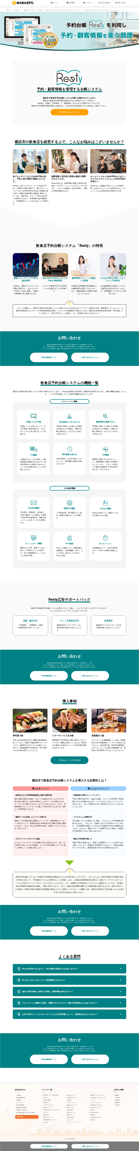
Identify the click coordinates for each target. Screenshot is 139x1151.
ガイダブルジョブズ (48, 1105)
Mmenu (92, 1110)
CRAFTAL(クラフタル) (96, 1105)
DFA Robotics (70, 1117)
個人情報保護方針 (20, 1097)
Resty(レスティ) (71, 1095)
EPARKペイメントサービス (97, 1095)
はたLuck (45, 1122)
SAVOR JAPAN (47, 1100)
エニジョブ (46, 1112)
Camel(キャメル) (94, 1107)
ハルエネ (92, 1100)
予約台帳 (117, 1097)
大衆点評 (69, 1100)
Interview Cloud (94, 1112)
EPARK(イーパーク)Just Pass (50, 1095)
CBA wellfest (70, 1110)
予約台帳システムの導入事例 (69, 760)
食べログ (45, 1097)
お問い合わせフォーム (90, 357)
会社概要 (18, 1095)
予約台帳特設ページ (49, 357)
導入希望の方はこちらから (69, 112)
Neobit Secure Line (95, 1117)
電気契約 (117, 1102)
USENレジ (93, 1120)
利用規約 (18, 1100)
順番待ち (117, 1095)
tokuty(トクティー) (48, 1107)
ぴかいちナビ (70, 1120)
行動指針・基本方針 (21, 1110)
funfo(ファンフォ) (47, 1117)
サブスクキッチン (71, 1102)
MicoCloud (46, 1115)
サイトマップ (19, 1102)
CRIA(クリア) (70, 1107)
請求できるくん (71, 1115)
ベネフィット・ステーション (74, 1122)
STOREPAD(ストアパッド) (50, 1120)
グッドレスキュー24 (95, 1102)
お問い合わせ (20, 1117)
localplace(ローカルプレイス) (98, 1097)
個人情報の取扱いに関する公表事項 (25, 1112)
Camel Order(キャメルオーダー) (51, 1110)
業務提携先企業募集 (21, 1107)
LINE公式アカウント (72, 1097)
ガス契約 (117, 1105)
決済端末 (117, 1100)
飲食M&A (92, 1115)
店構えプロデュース (72, 1105)
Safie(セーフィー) (71, 1112)
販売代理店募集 (20, 1105)
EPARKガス (46, 1102)
